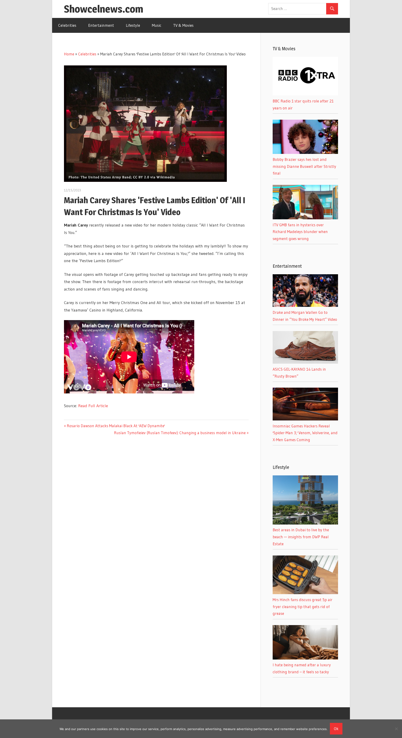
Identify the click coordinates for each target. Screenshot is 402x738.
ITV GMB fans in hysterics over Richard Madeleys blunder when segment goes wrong (300, 231)
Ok (336, 728)
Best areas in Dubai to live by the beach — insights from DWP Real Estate (301, 536)
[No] (396, 728)
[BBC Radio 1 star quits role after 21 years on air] (305, 93)
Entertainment (101, 25)
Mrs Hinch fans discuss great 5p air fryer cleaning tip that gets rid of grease (302, 606)
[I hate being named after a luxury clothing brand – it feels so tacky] (305, 658)
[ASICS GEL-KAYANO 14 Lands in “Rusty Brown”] (305, 362)
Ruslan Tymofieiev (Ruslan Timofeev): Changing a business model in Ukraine (180, 432)
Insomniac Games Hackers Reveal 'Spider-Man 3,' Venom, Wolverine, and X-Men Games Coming (305, 432)
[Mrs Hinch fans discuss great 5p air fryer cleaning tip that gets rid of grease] (305, 592)
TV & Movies (183, 25)
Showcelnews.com (103, 9)
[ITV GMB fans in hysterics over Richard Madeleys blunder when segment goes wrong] (305, 217)
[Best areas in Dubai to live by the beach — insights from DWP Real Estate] (305, 523)
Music (156, 25)
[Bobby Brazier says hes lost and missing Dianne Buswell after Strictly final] (305, 152)
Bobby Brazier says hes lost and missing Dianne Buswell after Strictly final (304, 166)
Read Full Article (93, 405)
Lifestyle (133, 25)
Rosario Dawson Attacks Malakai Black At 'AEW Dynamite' (116, 425)
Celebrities (67, 25)
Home (69, 53)
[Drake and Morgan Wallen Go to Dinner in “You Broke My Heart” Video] (305, 305)
